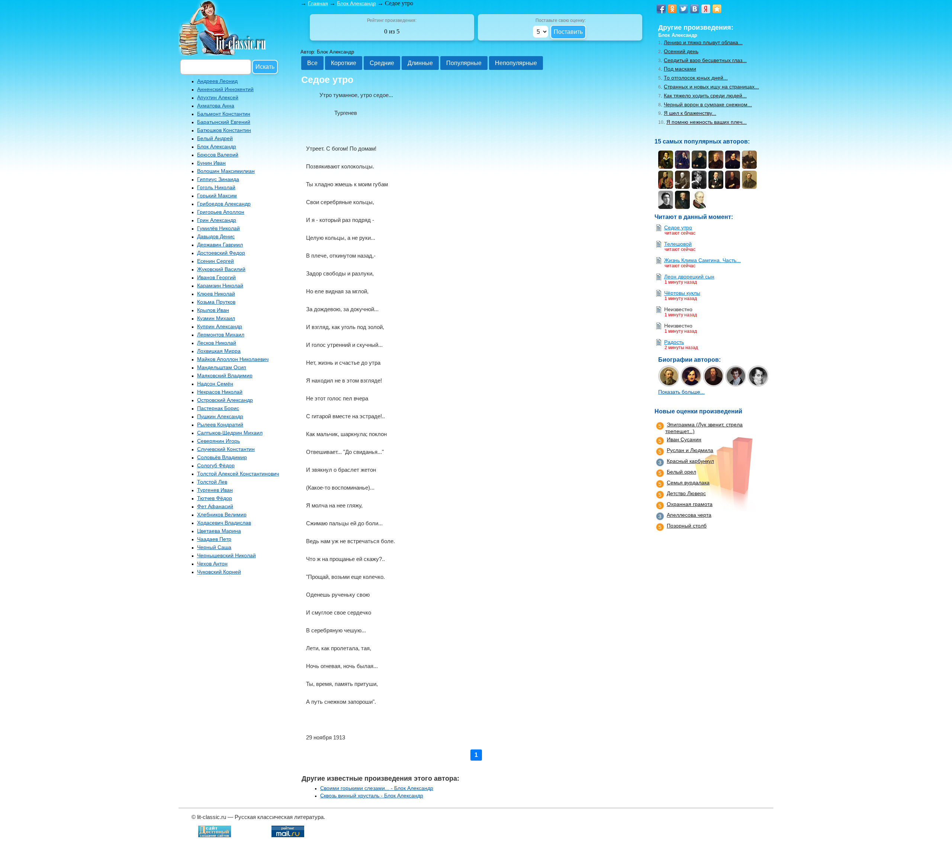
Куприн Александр (219, 326)
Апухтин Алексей (217, 97)
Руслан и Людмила (690, 450)
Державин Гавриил (220, 245)
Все (312, 63)
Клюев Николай (216, 294)
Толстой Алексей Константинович (238, 474)
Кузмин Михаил (216, 318)
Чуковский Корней (219, 572)
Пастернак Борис (218, 408)
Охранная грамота (690, 504)
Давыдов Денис (216, 236)
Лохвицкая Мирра (219, 351)
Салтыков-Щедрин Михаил (230, 433)
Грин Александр (216, 220)
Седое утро (678, 227)
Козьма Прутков (216, 302)
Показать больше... (681, 392)
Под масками (680, 69)
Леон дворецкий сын (689, 277)
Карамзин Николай (220, 285)
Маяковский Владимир (225, 375)
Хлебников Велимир (222, 514)
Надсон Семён (215, 384)
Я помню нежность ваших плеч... (706, 122)
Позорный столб (687, 526)
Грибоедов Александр (224, 204)
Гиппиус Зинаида (218, 179)
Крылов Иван (213, 310)
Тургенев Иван (215, 490)
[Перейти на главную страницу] (223, 54)
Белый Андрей (215, 138)
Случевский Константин (226, 449)
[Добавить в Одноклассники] (672, 8)
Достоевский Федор (221, 253)
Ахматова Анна (215, 106)
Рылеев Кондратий (220, 425)
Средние (382, 63)
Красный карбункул (690, 461)
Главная (318, 3)
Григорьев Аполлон (220, 212)
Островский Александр (225, 400)
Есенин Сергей (215, 261)
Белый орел (681, 472)
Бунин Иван (211, 163)
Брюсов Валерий (217, 155)
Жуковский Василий (221, 269)
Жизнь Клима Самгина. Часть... (702, 260)
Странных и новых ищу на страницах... (711, 87)
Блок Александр (216, 146)
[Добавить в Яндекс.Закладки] (705, 8)
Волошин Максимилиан (226, 171)
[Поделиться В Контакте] (694, 8)
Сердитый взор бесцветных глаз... (705, 60)
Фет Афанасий (215, 506)
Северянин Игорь (218, 441)
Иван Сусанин (684, 439)
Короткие (343, 63)
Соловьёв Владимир (222, 457)
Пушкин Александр (220, 416)
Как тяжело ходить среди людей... (705, 96)
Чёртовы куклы (682, 293)
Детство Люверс (686, 493)
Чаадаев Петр (214, 539)
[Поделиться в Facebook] (661, 8)
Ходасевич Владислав (224, 523)
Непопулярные (516, 63)
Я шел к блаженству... (690, 113)
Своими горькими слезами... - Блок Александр (376, 788)
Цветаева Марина (219, 531)
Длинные (420, 63)
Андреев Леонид (217, 81)
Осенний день (681, 51)
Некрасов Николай (219, 392)
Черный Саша (214, 547)
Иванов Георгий (216, 277)
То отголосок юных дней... (696, 78)
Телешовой (678, 244)
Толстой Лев (212, 482)
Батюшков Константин (224, 130)
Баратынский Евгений (223, 122)
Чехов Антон (212, 564)
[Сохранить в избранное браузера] (717, 8)
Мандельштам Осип (221, 367)
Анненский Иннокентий (225, 89)
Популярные (464, 63)
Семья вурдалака (688, 483)
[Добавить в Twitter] (683, 8)
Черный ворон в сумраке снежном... (708, 104)
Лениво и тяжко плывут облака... (703, 42)
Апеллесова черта (689, 515)
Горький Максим (217, 196)
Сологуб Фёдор (216, 465)
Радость (674, 342)
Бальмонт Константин (223, 114)
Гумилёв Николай (218, 228)
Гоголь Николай (216, 187)
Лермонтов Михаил (220, 335)
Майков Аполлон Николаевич (232, 359)
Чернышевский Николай (226, 555)
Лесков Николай (216, 343)
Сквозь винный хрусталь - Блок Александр (371, 796)
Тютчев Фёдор (214, 498)
